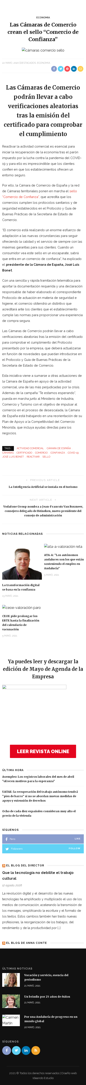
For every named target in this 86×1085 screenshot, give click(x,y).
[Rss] (35, 1050)
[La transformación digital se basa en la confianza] (22, 561)
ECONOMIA (43, 17)
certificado (24, 452)
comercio (41, 452)
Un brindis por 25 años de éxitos (47, 996)
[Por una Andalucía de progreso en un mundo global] (11, 1020)
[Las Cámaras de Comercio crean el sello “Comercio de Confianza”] (43, 50)
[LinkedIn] (26, 1050)
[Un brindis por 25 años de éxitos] (11, 1001)
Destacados (28, 63)
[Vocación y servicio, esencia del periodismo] (11, 979)
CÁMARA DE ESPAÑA (59, 448)
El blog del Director (25, 865)
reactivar (33, 456)
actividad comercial (30, 448)
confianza (57, 452)
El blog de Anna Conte (26, 943)
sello (46, 456)
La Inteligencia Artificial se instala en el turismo (43, 487)
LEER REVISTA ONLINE (43, 751)
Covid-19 (73, 452)
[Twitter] (16, 1050)
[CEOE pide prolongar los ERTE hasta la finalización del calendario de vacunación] (21, 607)
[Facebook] (6, 1050)
